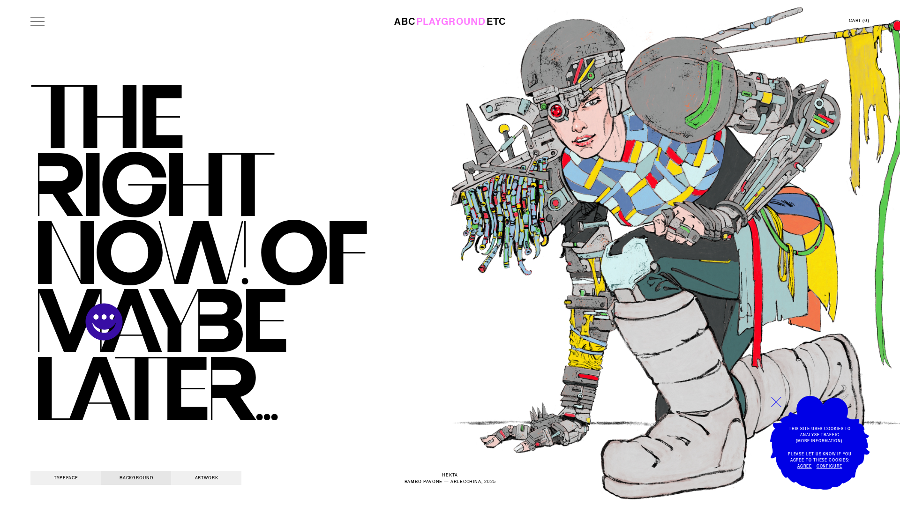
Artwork (206, 478)
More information (819, 441)
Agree (804, 466)
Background (136, 478)
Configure (829, 466)
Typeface (66, 478)
